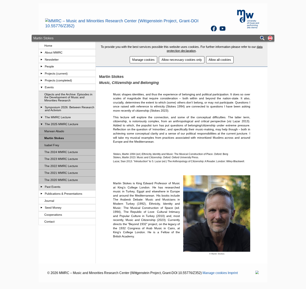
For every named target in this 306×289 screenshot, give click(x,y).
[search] (262, 38)
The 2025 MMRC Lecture (61, 124)
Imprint (233, 273)
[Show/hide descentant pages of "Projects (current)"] (41, 73)
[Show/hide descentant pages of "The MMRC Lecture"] (41, 117)
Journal (49, 200)
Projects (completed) (58, 80)
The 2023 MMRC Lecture (61, 159)
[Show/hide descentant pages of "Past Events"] (41, 186)
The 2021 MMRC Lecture (61, 172)
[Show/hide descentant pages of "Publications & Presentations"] (41, 193)
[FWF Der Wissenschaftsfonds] (257, 273)
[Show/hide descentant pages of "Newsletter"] (41, 59)
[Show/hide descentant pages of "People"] (41, 66)
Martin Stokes (54, 138)
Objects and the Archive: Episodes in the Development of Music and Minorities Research (68, 97)
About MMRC (53, 52)
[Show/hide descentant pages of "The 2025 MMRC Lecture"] (41, 124)
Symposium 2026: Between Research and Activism (69, 109)
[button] (270, 38)
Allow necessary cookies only (182, 59)
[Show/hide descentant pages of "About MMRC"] (41, 52)
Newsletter (52, 59)
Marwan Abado (54, 131)
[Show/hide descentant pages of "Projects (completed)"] (41, 80)
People (49, 66)
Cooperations (53, 214)
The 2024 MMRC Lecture (61, 152)
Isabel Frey (51, 145)
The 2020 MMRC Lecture (61, 180)
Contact (49, 221)
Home (48, 45)
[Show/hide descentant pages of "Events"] (41, 87)
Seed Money (53, 207)
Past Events (52, 186)
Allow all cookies (220, 59)
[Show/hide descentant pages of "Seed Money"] (41, 207)
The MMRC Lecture (58, 117)
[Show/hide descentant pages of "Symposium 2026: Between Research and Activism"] (41, 107)
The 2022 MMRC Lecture (61, 166)
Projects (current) (56, 73)
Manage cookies (143, 59)
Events (49, 87)
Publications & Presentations (63, 193)
